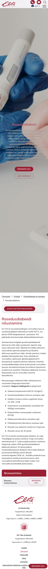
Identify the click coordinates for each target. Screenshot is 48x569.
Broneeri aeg (38, 566)
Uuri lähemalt (24, 176)
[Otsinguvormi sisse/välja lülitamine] (44, 2)
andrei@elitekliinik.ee (31, 556)
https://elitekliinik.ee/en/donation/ (14, 550)
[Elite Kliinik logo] (9, 4)
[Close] (43, 509)
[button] (35, 6)
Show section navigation (19, 309)
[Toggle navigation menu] (44, 6)
